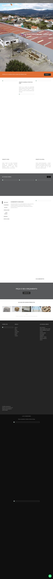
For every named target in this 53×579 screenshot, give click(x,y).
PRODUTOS (47, 74)
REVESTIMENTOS (42, 327)
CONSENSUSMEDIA (28, 416)
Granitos (16, 330)
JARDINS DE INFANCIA (43, 338)
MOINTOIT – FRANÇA (43, 337)
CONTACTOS (26, 292)
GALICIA (41, 339)
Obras (16, 328)
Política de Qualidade (21, 419)
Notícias (16, 334)
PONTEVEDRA (42, 334)
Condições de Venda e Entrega (30, 419)
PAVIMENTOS (42, 335)
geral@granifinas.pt (45, 1)
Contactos (16, 335)
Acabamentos (17, 331)
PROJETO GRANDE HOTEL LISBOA (45, 328)
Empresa (16, 327)
